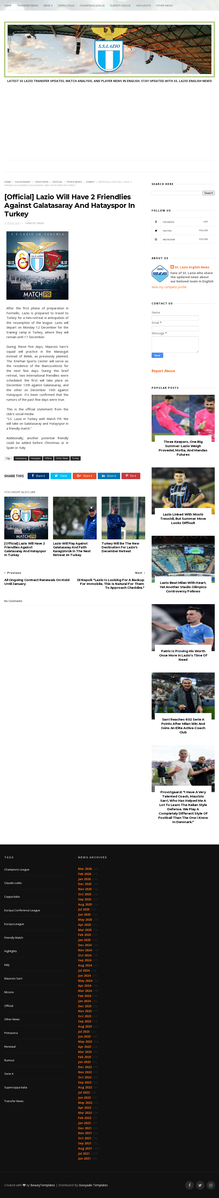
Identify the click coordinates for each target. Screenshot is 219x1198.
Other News (164, 5)
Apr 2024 (84, 986)
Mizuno (9, 992)
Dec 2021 (85, 1128)
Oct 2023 (84, 1016)
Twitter (185, 230)
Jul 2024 (84, 970)
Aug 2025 (85, 904)
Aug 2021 (85, 1148)
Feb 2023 (84, 1057)
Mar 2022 (85, 1113)
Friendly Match (13, 938)
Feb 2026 (84, 874)
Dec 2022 (85, 1067)
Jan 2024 (84, 1001)
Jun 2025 (84, 914)
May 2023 (85, 1041)
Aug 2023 (85, 1026)
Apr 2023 (84, 1047)
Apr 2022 (84, 1108)
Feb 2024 (84, 996)
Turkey (90, 182)
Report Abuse (163, 371)
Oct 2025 (84, 894)
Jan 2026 (84, 879)
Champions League (92, 5)
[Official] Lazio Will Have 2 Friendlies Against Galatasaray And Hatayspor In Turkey (25, 549)
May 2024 (85, 981)
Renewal (10, 1046)
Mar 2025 (85, 930)
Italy (7, 965)
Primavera (11, 1033)
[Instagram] (211, 1185)
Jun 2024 (84, 975)
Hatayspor (41, 182)
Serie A (48, 5)
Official (57, 182)
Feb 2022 (84, 1118)
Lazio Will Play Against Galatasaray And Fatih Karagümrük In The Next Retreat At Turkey (72, 549)
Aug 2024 (85, 965)
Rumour (9, 1060)
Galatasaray (23, 182)
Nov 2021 (85, 1133)
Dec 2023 (85, 1006)
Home (8, 5)
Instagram (185, 239)
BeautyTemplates (42, 1185)
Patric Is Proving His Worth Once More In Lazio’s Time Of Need (183, 655)
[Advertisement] (109, 128)
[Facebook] (189, 1185)
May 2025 (85, 920)
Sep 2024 (84, 960)
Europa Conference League (22, 910)
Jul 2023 (84, 1031)
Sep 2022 (84, 1082)
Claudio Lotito (13, 883)
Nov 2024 (85, 950)
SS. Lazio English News (192, 267)
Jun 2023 (84, 1036)
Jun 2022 (84, 1097)
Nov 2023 (85, 1011)
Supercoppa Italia (15, 1087)
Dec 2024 (85, 945)
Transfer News (27, 5)
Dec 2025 (85, 884)
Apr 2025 (84, 925)
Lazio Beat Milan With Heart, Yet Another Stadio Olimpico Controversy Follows (183, 587)
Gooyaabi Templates (93, 1185)
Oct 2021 (84, 1138)
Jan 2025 (84, 940)
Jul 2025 (84, 909)
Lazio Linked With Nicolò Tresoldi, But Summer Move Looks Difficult (183, 518)
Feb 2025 (84, 935)
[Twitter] (200, 1185)
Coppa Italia (66, 5)
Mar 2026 (85, 869)
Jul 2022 (84, 1092)
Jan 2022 (84, 1123)
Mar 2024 (85, 991)
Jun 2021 (84, 1158)
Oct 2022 (84, 1077)
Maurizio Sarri (13, 978)
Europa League (120, 5)
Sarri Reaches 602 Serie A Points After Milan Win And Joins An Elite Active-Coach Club (183, 725)
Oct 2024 (84, 955)
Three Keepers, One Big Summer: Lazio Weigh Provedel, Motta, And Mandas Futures (183, 448)
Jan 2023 (84, 1062)
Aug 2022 (85, 1087)
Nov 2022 (85, 1072)
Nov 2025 (85, 889)
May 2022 (85, 1103)
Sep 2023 (84, 1021)
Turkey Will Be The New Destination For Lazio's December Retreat (120, 547)
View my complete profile (169, 287)
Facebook (185, 221)
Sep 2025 (84, 899)
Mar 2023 (85, 1052)
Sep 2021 (84, 1143)
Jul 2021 (84, 1153)
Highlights (143, 5)
